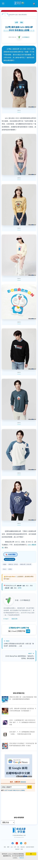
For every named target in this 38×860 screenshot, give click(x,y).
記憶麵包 (22, 790)
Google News (11, 576)
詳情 (19, 588)
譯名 (18, 847)
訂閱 (28, 631)
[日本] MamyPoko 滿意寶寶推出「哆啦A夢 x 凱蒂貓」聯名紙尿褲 (19, 657)
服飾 (5, 564)
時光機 (10, 790)
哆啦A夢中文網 (13, 14)
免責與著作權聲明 (30, 847)
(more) (23, 782)
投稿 (22, 849)
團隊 (8, 847)
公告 (12, 847)
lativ (5, 569)
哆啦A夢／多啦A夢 (26, 564)
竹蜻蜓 (14, 790)
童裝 (10, 569)
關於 (5, 847)
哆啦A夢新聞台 (23, 14)
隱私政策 (23, 847)
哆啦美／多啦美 (13, 564)
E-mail (5, 619)
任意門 (6, 790)
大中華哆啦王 (25, 37)
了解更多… (22, 858)
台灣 (16, 22)
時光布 (18, 790)
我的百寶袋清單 (9, 559)
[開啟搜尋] (34, 4)
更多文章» (15, 619)
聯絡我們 (17, 849)
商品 (21, 22)
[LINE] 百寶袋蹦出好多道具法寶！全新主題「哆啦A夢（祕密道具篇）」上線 (19, 645)
